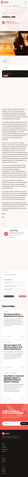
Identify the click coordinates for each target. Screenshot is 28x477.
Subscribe (6, 75)
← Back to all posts (22, 7)
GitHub (3, 467)
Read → (22, 336)
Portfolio (3, 459)
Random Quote (5, 449)
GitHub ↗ (16, 235)
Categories (4, 447)
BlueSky (3, 471)
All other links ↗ (12, 237)
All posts (3, 445)
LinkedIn (4, 469)
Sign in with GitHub (9, 296)
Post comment (22, 296)
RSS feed (4, 451)
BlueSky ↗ (11, 235)
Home (2, 6)
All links (3, 473)
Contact (3, 461)
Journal (6, 6)
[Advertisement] (14, 91)
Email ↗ (19, 235)
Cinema (10, 6)
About (3, 457)
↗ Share (23, 26)
